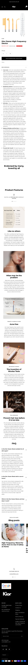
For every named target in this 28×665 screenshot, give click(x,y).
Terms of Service (19, 616)
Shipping (17, 610)
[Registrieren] (21, 636)
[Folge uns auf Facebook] (3, 649)
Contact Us (18, 607)
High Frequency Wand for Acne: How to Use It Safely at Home (12, 545)
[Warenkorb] (25, 7)
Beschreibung (5, 67)
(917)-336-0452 (5, 640)
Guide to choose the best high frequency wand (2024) (20, 623)
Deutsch (4, 654)
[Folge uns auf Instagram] (6, 649)
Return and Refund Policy (19, 613)
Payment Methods (19, 619)
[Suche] (4, 6)
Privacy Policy (18, 605)
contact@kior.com (6, 641)
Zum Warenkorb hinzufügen (14, 58)
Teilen (3, 62)
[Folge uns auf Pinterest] (9, 649)
